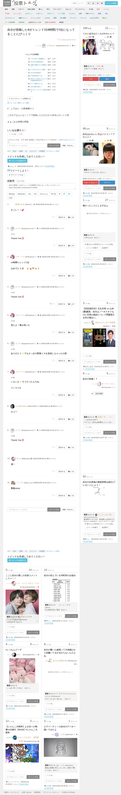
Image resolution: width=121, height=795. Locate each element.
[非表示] (41, 166)
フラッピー (73, 18)
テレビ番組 (61, 13)
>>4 (13, 321)
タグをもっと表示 (53, 151)
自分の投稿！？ (90, 379)
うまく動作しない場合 (21, 103)
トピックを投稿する (18, 161)
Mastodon (21, 194)
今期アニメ (39, 13)
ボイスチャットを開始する (21, 98)
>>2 (13, 292)
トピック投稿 (111, 3)
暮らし (41, 9)
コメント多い (17, 13)
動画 (99, 13)
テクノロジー (57, 9)
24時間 (42, 151)
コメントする (54, 145)
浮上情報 (63, 18)
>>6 (13, 377)
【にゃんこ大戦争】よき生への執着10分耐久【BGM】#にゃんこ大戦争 (21, 729)
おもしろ (68, 9)
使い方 (9, 103)
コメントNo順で (92, 248)
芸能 (13, 9)
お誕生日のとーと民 (34, 22)
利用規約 (37, 792)
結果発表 (21, 22)
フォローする (49, 166)
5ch (35, 194)
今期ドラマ (50, 13)
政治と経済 (31, 9)
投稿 (21, 151)
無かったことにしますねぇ (95, 205)
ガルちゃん (44, 194)
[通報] (37, 166)
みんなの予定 (94, 18)
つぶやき (47, 18)
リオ (90, 79)
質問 (55, 18)
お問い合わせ (27, 792)
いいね (13, 134)
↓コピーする (20, 181)
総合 (6, 9)
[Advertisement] (41, 530)
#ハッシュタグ (35, 18)
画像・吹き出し (68, 145)
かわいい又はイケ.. (91, 182)
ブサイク (107, 182)
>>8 (13, 436)
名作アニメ (28, 13)
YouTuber (72, 13)
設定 (62, 22)
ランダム (106, 9)
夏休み (104, 18)
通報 (52, 204)
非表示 (57, 204)
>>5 (13, 349)
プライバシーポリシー (51, 792)
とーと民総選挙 (10, 22)
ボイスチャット (10, 18)
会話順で (105, 248)
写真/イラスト (90, 13)
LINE (10, 198)
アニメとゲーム (80, 9)
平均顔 (7, 13)
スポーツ (21, 9)
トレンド (33, 151)
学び (48, 9)
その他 (91, 9)
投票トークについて (11, 792)
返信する (61, 217)
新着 (98, 9)
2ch (29, 194)
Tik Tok (53, 194)
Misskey (12, 194)
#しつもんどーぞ (14, 650)
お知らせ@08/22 (50, 22)
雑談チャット (23, 18)
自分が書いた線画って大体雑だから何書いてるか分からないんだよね (60, 653)
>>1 (13, 234)
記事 (80, 13)
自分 (14, 151)
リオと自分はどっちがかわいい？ (99, 33)
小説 (106, 13)
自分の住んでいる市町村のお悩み (60, 575)
